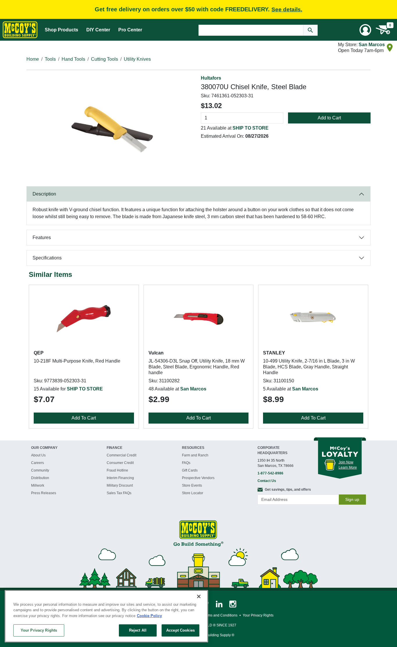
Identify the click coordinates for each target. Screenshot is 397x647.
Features (42, 237)
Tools (50, 59)
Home (32, 59)
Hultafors (211, 78)
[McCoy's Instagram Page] (233, 604)
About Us (38, 455)
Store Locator (192, 493)
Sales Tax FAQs (119, 493)
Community (40, 470)
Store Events (192, 485)
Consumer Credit (120, 463)
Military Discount (120, 485)
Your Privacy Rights (39, 630)
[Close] (198, 596)
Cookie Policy (149, 616)
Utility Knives (137, 59)
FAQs (186, 463)
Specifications (47, 257)
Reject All (137, 630)
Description (44, 193)
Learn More (348, 467)
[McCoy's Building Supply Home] (20, 30)
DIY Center (98, 29)
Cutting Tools (104, 59)
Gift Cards (190, 470)
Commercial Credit (121, 455)
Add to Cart (329, 117)
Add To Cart (83, 417)
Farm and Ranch (195, 455)
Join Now (346, 462)
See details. (286, 9)
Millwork (37, 485)
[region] (106, 616)
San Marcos (372, 44)
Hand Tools (73, 59)
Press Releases (43, 493)
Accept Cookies (180, 630)
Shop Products (61, 29)
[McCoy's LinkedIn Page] (219, 604)
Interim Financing (120, 478)
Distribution (40, 478)
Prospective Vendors (198, 478)
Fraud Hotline (117, 470)
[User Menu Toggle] (365, 30)
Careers (37, 463)
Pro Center (130, 29)
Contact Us (266, 481)
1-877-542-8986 (270, 473)
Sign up (352, 499)
